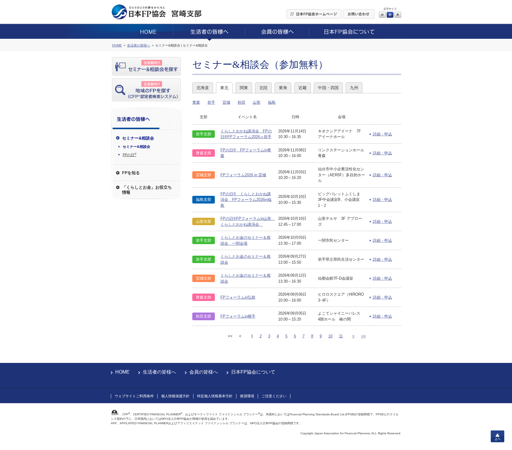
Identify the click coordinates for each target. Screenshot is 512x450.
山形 (256, 102)
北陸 (263, 87)
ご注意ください (274, 396)
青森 (196, 102)
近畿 (302, 87)
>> (363, 336)
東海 (283, 87)
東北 (224, 87)
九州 (354, 87)
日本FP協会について (253, 371)
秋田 (241, 102)
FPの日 (129, 154)
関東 (244, 87)
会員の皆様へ (203, 371)
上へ (497, 436)
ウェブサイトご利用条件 (134, 396)
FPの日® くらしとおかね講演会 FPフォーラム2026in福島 (245, 200)
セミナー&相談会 (136, 147)
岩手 (211, 102)
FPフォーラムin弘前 (237, 297)
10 (330, 336)
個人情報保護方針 (175, 396)
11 (341, 336)
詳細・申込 (382, 134)
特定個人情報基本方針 (215, 396)
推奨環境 (247, 396)
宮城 (226, 102)
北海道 (202, 87)
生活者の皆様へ (159, 371)
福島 (272, 102)
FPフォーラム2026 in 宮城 (243, 175)
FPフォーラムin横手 (237, 316)
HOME (122, 371)
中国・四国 (328, 87)
